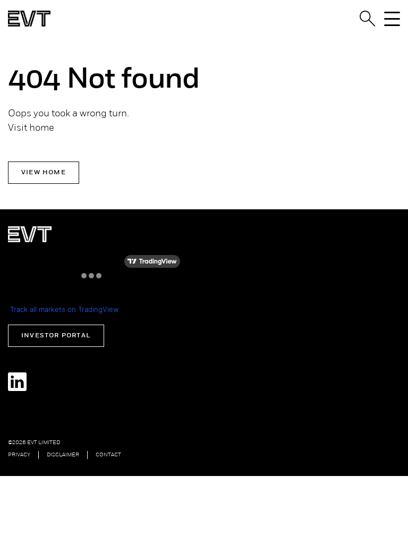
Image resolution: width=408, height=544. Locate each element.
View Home (43, 172)
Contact (108, 455)
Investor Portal (56, 336)
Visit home (31, 128)
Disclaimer (63, 455)
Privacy (19, 455)
